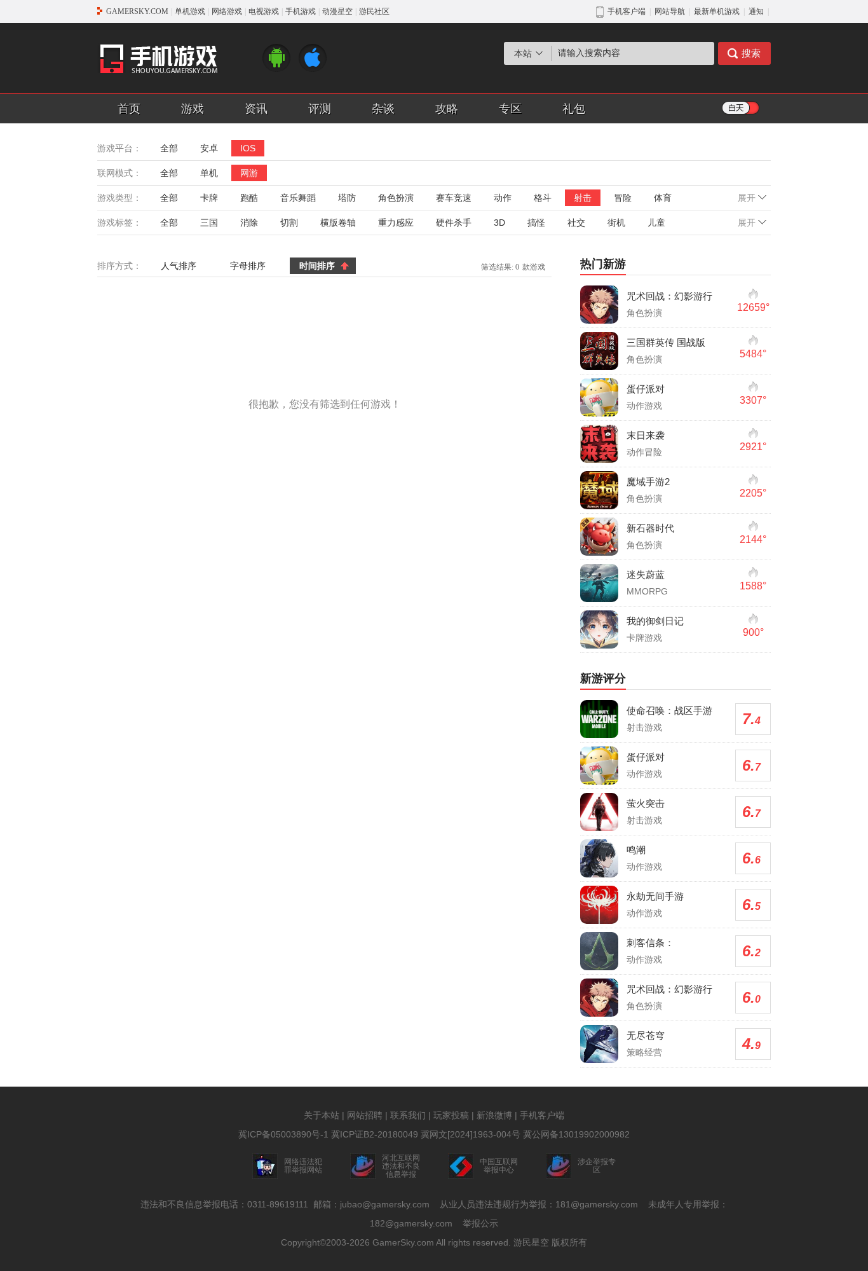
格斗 (543, 198)
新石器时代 (650, 528)
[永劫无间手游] (599, 905)
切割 (289, 222)
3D (499, 222)
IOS (247, 148)
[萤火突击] (599, 812)
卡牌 (209, 198)
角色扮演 (396, 198)
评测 (319, 108)
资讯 (256, 108)
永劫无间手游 (655, 896)
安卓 (209, 148)
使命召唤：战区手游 (669, 710)
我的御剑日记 (655, 620)
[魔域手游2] (599, 490)
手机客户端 (542, 1115)
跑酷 (249, 198)
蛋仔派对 (646, 388)
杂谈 (383, 108)
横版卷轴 (338, 222)
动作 (503, 198)
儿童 (656, 222)
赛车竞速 (453, 198)
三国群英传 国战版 (666, 342)
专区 (510, 108)
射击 (583, 198)
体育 (663, 198)
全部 (169, 148)
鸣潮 (636, 849)
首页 (129, 108)
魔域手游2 (648, 481)
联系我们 (408, 1115)
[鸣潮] (599, 858)
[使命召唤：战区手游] (599, 719)
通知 (756, 11)
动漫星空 (337, 11)
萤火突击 (646, 803)
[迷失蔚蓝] (599, 583)
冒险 (623, 198)
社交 (576, 222)
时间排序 (317, 266)
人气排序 (178, 266)
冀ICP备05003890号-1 (283, 1134)
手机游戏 (300, 11)
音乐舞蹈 (298, 198)
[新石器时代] (599, 537)
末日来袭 (646, 435)
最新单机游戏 (717, 11)
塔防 (347, 198)
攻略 (446, 108)
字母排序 (248, 266)
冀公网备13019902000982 (576, 1134)
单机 (209, 173)
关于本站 (321, 1115)
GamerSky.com (403, 1242)
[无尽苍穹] (599, 1044)
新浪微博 (494, 1115)
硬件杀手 (453, 222)
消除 (249, 222)
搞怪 (536, 222)
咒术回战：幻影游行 (669, 296)
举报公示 (480, 1223)
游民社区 (374, 11)
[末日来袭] (599, 444)
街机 (616, 222)
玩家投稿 (451, 1115)
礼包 (573, 108)
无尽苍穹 (646, 1035)
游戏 (192, 108)
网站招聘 (365, 1115)
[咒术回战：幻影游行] (599, 304)
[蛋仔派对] (599, 397)
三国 (209, 222)
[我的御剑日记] (599, 629)
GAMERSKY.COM (137, 11)
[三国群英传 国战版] (599, 351)
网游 (249, 173)
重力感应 (396, 222)
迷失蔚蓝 (646, 574)
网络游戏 (227, 11)
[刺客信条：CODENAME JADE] (599, 951)
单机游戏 (190, 11)
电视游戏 (263, 11)
